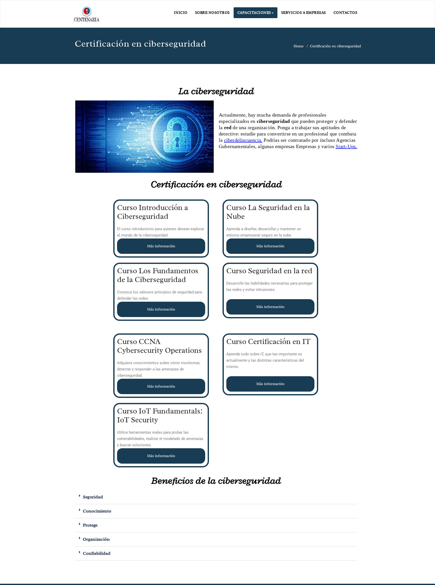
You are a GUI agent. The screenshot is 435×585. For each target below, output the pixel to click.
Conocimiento (97, 511)
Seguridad (93, 497)
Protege (90, 525)
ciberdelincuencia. (243, 140)
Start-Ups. (346, 146)
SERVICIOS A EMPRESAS (303, 13)
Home (299, 46)
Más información (161, 246)
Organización (96, 539)
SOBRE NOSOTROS (212, 13)
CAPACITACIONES (254, 13)
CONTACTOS (345, 13)
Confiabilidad (97, 553)
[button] (216, 497)
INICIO (181, 13)
